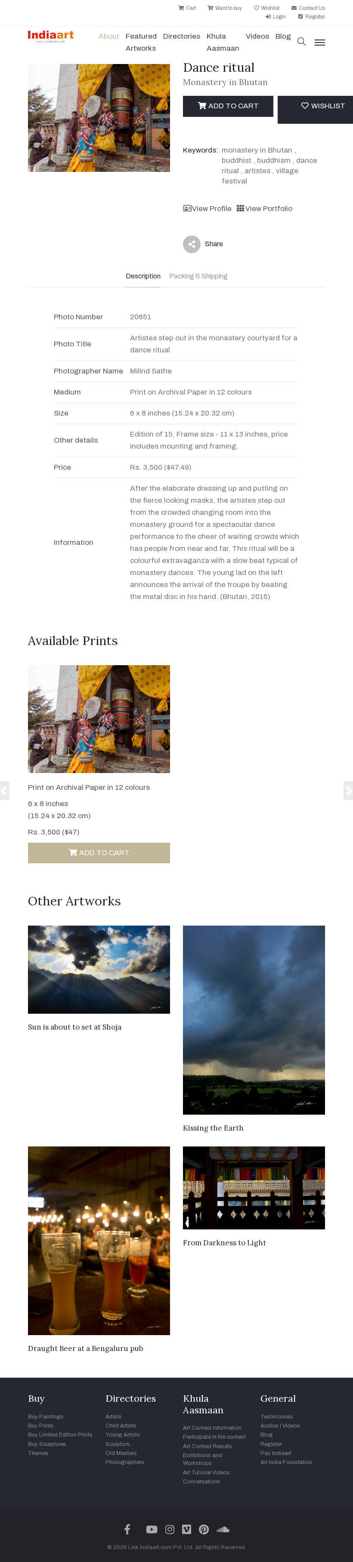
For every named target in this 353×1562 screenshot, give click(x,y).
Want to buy (228, 8)
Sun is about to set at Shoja (74, 1027)
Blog (266, 1435)
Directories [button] (181, 36)
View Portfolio (268, 209)
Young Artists (122, 1435)
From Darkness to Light (224, 1242)
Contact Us (311, 8)
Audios (269, 1426)
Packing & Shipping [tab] (198, 276)
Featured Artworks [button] (141, 42)
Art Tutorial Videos (206, 1473)
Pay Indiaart (275, 1453)
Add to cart (233, 106)
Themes (38, 1453)
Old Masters (121, 1453)
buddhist (236, 160)
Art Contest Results (207, 1446)
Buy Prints (41, 1426)
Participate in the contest (214, 1437)
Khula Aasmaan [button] (223, 42)
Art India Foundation (286, 1462)
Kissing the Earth (213, 1128)
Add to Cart (103, 853)
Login (279, 17)
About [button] (109, 36)
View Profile (212, 209)
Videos (257, 36)
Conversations (201, 1482)
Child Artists (120, 1426)
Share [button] (207, 245)
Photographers (124, 1462)
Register (314, 17)
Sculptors (117, 1444)
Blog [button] (283, 36)
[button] (301, 42)
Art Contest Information (212, 1428)
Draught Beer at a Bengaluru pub (85, 1348)
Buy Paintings (46, 1417)
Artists (113, 1417)
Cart (190, 8)
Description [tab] (143, 276)
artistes (257, 171)
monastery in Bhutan (257, 150)
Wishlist (269, 8)
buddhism (274, 160)
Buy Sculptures (47, 1444)
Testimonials (276, 1417)
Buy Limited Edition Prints (60, 1435)
